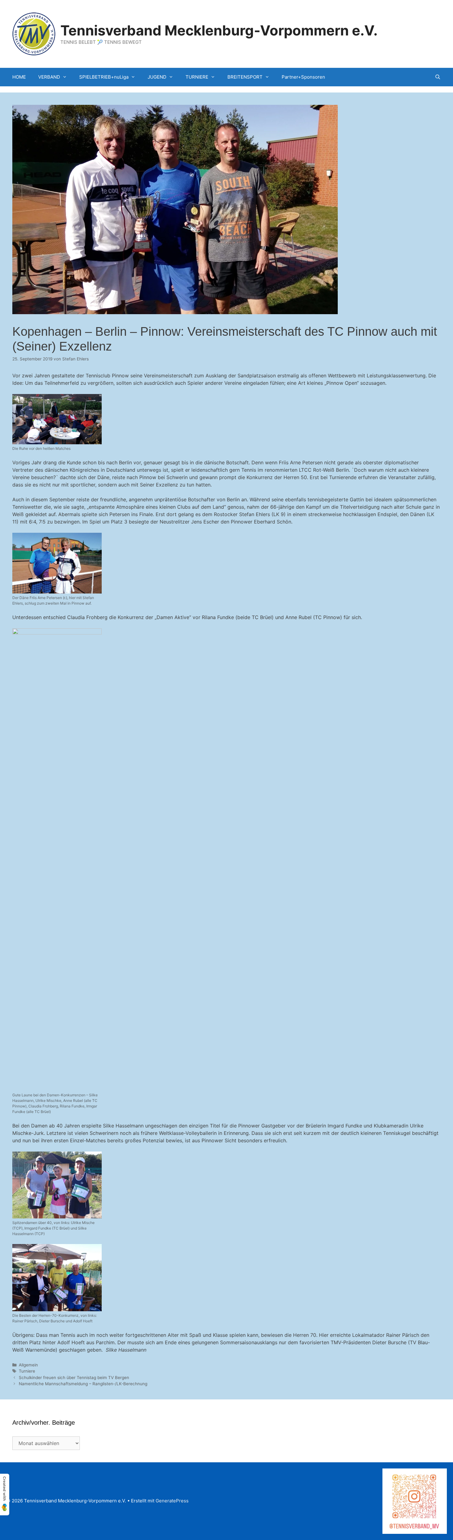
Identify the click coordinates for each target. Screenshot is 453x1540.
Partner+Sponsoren (303, 77)
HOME (19, 77)
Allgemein (28, 1364)
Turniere (27, 1371)
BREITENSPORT (245, 77)
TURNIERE (197, 77)
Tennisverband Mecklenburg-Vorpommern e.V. (218, 30)
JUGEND (157, 77)
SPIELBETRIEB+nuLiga (104, 77)
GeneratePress (172, 1501)
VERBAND (49, 77)
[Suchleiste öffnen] (438, 77)
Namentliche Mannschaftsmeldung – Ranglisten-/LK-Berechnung (83, 1383)
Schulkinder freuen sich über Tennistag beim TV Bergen (74, 1377)
